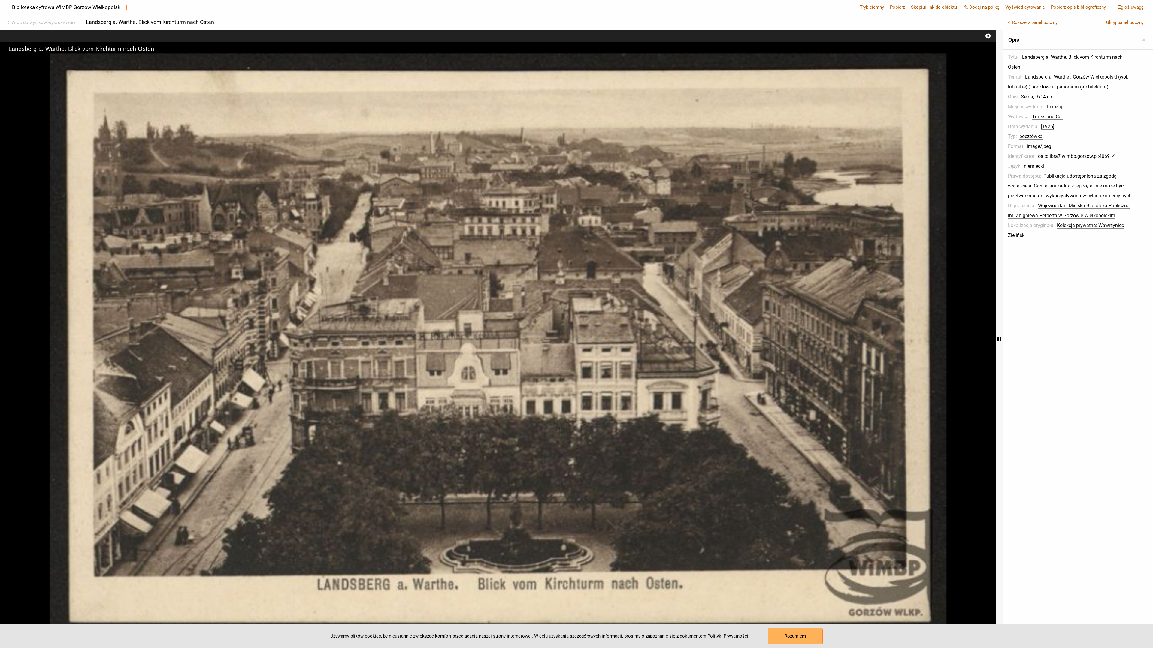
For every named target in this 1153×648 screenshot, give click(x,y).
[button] (1078, 40)
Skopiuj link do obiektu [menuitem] (934, 7)
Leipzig (1054, 107)
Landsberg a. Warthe (1047, 77)
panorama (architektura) (1083, 87)
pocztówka (1031, 136)
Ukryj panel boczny (1125, 22)
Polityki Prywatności (727, 636)
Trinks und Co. (1047, 116)
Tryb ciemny (872, 7)
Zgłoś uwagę (1131, 7)
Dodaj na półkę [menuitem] (984, 7)
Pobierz (897, 7)
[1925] (1047, 126)
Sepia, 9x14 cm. (1038, 97)
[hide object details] (999, 339)
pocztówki (1042, 87)
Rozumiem (795, 636)
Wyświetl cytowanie (1025, 7)
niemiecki (1034, 166)
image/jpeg (1039, 146)
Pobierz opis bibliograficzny (1078, 7)
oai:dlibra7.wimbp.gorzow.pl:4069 (1074, 156)
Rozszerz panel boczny (1035, 22)
